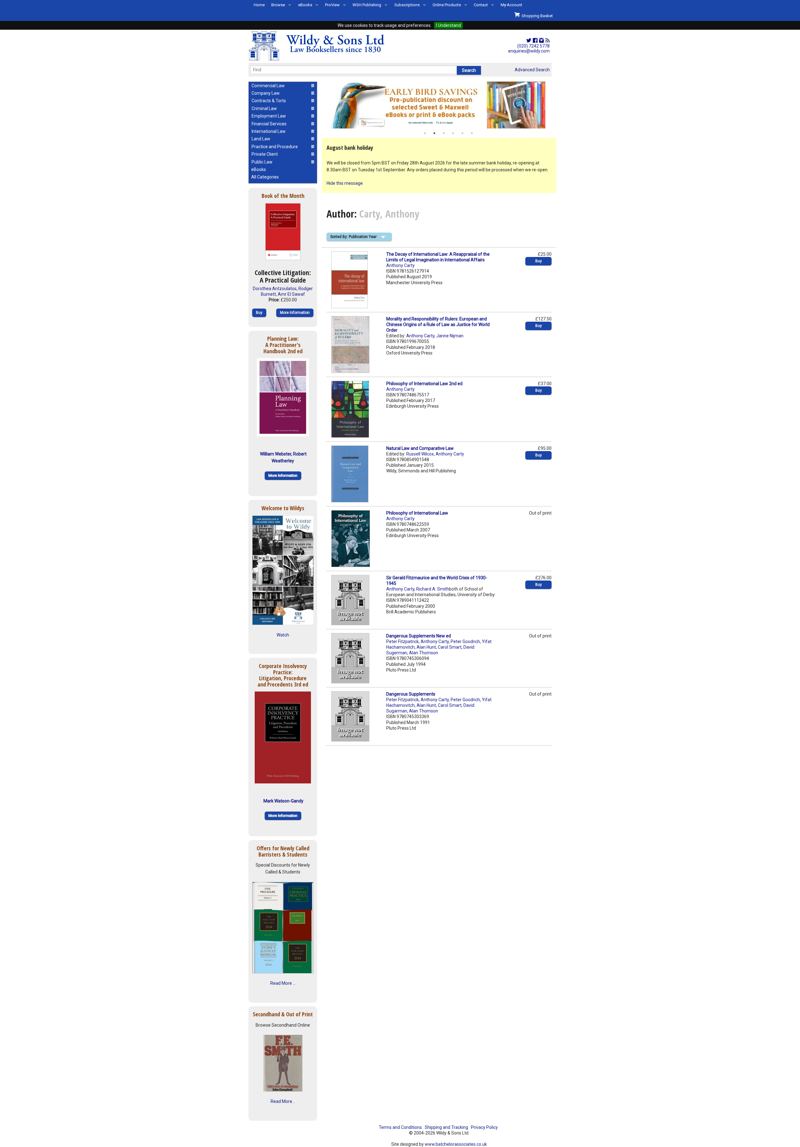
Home (259, 5)
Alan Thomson (423, 652)
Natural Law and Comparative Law (420, 448)
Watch (283, 634)
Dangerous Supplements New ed (418, 635)
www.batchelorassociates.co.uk (456, 1144)
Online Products (446, 5)
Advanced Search (532, 69)
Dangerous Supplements (410, 694)
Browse (278, 5)
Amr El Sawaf (291, 294)
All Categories (265, 176)
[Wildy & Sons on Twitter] (528, 40)
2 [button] (434, 133)
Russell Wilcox (420, 453)
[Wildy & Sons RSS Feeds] (547, 40)
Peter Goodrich (465, 641)
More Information (295, 312)
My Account (511, 5)
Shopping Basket (536, 15)
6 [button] (472, 133)
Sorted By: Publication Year (353, 236)
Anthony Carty (400, 265)
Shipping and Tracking (446, 1127)
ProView (332, 5)
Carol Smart (450, 647)
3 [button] (444, 133)
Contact (481, 5)
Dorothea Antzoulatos (275, 288)
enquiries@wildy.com (529, 50)
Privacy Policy (484, 1127)
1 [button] (425, 133)
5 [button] (462, 133)
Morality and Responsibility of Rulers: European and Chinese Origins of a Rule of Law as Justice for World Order (438, 324)
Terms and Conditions (400, 1127)
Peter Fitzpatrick (402, 641)
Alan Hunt (426, 647)
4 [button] (453, 133)
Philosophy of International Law (417, 513)
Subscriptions (407, 5)
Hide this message (345, 183)
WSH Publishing (366, 5)
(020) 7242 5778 (533, 45)
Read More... (283, 1101)
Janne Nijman (449, 335)
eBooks (305, 5)
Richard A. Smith (432, 588)
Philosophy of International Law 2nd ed (424, 383)
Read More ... (283, 983)
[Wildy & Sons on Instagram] (541, 40)
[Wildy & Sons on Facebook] (535, 40)
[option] (439, 105)
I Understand (448, 25)
